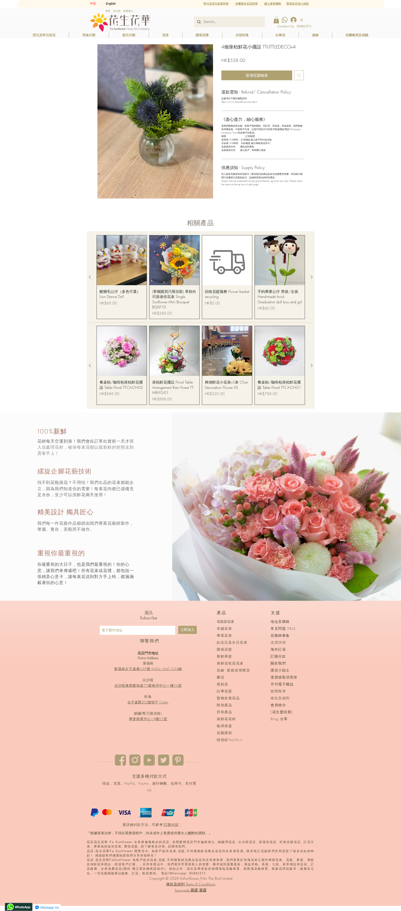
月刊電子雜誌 (282, 684)
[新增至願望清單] (299, 75)
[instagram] (134, 760)
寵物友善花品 (228, 698)
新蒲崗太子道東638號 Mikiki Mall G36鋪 (148, 669)
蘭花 (220, 677)
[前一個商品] (90, 277)
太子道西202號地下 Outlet (148, 702)
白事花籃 (224, 691)
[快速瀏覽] (122, 260)
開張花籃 (224, 649)
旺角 (148, 696)
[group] (200, 277)
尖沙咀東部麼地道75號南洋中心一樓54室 (148, 685)
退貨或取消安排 (284, 677)
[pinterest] (178, 760)
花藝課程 (224, 733)
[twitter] (163, 760)
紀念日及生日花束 (232, 642)
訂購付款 (171, 824)
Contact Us (286, 26)
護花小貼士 (280, 670)
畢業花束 (224, 635)
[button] (272, 4)
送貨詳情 (278, 642)
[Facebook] (120, 760)
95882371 (304, 26)
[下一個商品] (311, 277)
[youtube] (149, 760)
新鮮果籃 (224, 656)
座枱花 (222, 684)
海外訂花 (278, 649)
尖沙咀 (147, 680)
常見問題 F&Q (283, 628)
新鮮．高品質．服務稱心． (120, 11)
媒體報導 (278, 691)
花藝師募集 (280, 635)
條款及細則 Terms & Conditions (190, 884)
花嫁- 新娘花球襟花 (233, 670)
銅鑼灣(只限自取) (148, 713)
